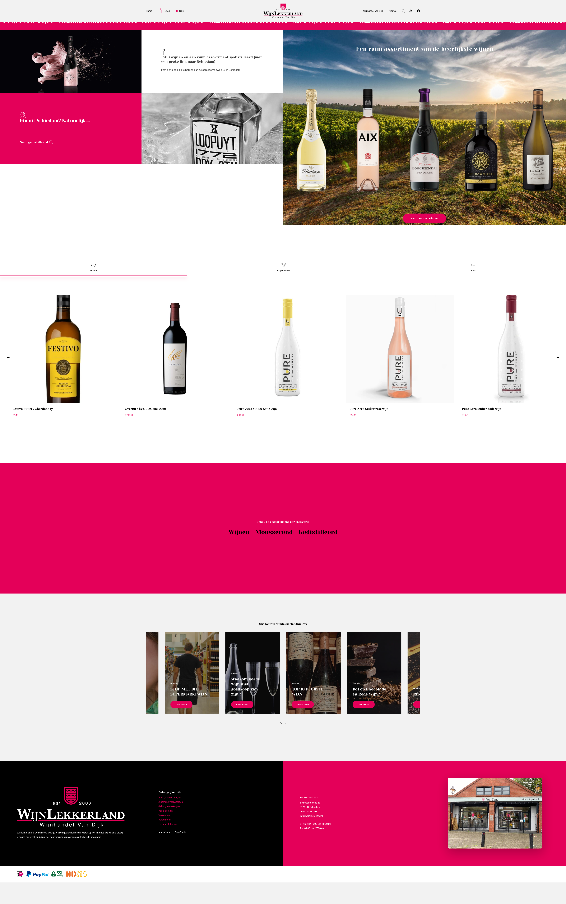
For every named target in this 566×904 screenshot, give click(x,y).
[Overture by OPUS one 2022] (175, 349)
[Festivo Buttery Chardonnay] (63, 349)
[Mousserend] (274, 532)
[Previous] (8, 358)
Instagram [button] (164, 832)
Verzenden (164, 815)
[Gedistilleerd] (318, 532)
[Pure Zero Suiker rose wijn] (400, 349)
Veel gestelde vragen (169, 797)
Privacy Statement (167, 824)
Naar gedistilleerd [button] (34, 142)
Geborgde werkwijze (169, 806)
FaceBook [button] (180, 832)
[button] (424, 218)
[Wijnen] (239, 532)
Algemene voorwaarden (170, 802)
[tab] (93, 267)
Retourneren (164, 819)
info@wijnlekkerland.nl (311, 816)
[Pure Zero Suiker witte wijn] (287, 349)
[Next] (558, 358)
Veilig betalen (165, 810)
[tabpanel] (283, 357)
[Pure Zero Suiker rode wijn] (512, 349)
